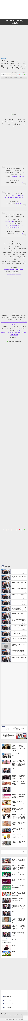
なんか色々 (4, 58)
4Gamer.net (17, 330)
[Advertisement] (14, 40)
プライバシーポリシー (10, 1004)
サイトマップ (7, 1000)
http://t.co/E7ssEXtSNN (18, 176)
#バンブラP (21, 225)
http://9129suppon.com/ (14, 274)
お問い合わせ (7, 996)
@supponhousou (9, 221)
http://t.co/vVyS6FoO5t (11, 225)
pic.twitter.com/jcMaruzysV (16, 197)
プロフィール (7, 1007)
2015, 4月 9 (20, 182)
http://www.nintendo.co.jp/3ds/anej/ (14, 269)
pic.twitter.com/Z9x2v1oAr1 (14, 227)
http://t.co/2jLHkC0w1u (15, 195)
